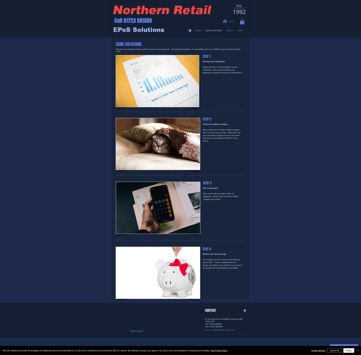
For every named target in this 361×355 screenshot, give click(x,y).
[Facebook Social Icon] (189, 30)
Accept (349, 350)
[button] (242, 21)
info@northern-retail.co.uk (222, 330)
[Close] (357, 350)
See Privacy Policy (219, 350)
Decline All (334, 350)
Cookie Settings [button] (318, 350)
